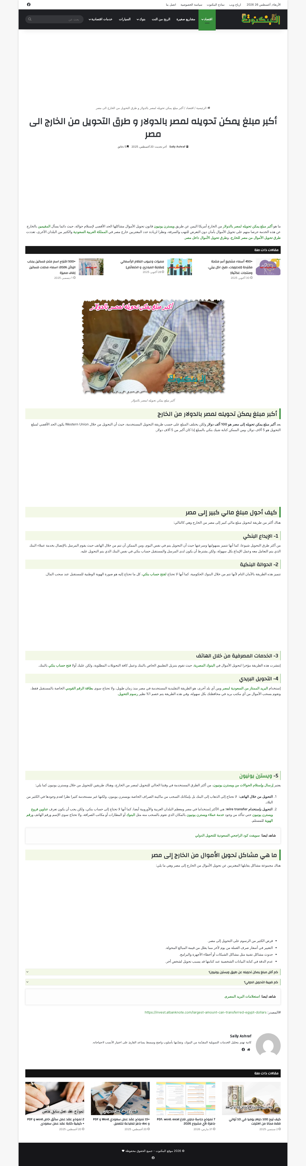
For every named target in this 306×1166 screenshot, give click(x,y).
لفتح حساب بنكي (154, 574)
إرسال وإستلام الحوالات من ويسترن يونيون (243, 785)
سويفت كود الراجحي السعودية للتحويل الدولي (227, 835)
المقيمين (44, 226)
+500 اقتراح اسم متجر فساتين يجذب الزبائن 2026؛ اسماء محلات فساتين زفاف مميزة (51, 267)
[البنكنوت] (261, 19)
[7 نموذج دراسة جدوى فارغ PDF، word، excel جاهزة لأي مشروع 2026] (185, 1098)
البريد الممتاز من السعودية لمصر (245, 688)
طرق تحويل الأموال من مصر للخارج (256, 237)
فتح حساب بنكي (59, 665)
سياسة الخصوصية (191, 4)
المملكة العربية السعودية (90, 232)
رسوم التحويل (128, 694)
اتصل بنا (171, 4)
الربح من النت (161, 19)
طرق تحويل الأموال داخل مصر (206, 237)
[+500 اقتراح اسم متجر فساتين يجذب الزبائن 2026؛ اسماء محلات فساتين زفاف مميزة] (91, 266)
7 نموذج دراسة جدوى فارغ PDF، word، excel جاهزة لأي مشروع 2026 (186, 1121)
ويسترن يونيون (164, 226)
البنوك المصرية (204, 665)
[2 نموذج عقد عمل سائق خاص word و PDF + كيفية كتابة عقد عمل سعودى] (54, 1098)
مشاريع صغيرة (186, 19)
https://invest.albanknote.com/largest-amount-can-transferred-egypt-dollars (206, 1012)
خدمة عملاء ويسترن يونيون (205, 815)
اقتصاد (208, 19)
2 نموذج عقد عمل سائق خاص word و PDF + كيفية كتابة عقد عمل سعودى (55, 1121)
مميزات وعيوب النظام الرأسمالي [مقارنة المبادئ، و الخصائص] (142, 264)
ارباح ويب (235, 4)
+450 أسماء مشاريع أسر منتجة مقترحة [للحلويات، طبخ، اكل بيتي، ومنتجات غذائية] (230, 267)
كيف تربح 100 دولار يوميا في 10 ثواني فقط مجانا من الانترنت (255, 1121)
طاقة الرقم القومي (78, 688)
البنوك (130, 815)
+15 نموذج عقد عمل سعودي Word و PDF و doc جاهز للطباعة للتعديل (121, 1121)
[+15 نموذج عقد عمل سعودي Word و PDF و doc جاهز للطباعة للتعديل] (120, 1098)
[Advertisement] (153, 67)
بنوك (142, 19)
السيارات (125, 19)
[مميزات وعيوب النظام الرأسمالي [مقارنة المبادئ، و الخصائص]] (179, 266)
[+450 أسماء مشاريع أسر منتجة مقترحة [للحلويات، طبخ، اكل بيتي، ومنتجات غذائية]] (268, 266)
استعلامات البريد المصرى (242, 996)
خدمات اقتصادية (101, 19)
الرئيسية (201, 108)
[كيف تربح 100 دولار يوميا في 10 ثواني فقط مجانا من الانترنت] (251, 1098)
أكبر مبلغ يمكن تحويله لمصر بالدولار (247, 226)
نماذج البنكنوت (216, 4)
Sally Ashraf (177, 146)
